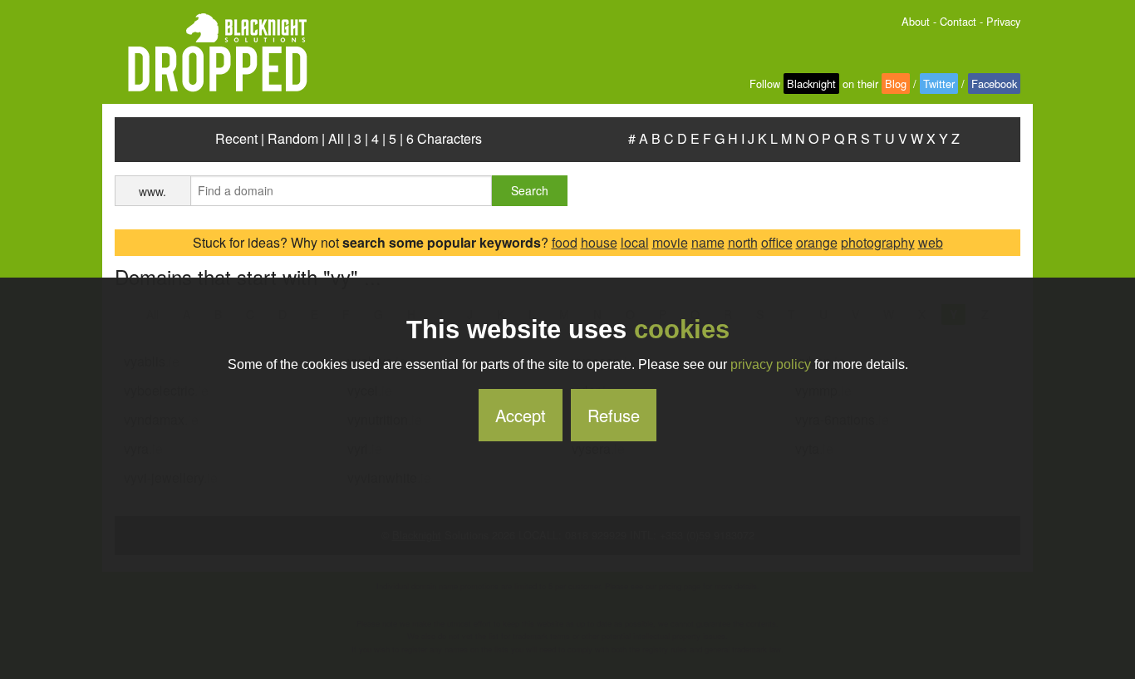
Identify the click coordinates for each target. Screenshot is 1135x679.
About (916, 21)
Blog (896, 83)
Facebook (994, 83)
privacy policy (770, 364)
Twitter (939, 83)
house (599, 242)
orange (817, 242)
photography (878, 242)
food (564, 242)
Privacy (1003, 21)
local (635, 242)
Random (293, 138)
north (743, 242)
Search (529, 190)
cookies (682, 329)
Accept (520, 415)
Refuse (613, 415)
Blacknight (811, 83)
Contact (958, 21)
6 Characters (444, 138)
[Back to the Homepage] (211, 53)
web (930, 242)
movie (670, 242)
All (336, 138)
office (777, 242)
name (708, 242)
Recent (236, 138)
